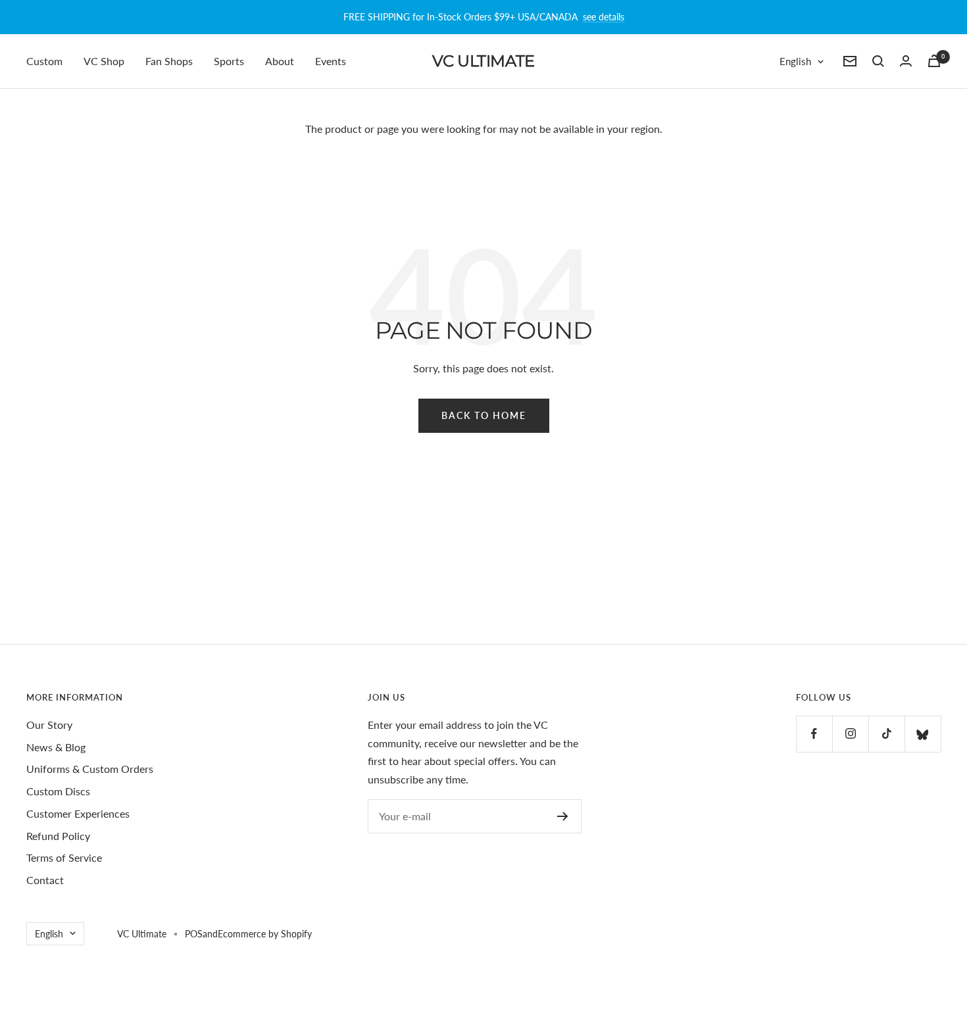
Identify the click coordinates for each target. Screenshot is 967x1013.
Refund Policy (58, 835)
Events (330, 61)
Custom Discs (58, 791)
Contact (45, 880)
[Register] (562, 816)
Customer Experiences (78, 813)
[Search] (878, 61)
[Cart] (934, 61)
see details (603, 16)
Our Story (49, 724)
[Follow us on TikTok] (886, 734)
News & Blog (56, 747)
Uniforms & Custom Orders (89, 768)
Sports (229, 61)
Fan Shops (169, 61)
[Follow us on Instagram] (850, 734)
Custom (44, 61)
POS (194, 933)
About (279, 61)
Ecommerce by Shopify (265, 933)
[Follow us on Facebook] (814, 734)
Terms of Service (64, 857)
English (795, 61)
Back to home (483, 415)
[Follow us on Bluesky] (923, 734)
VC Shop (104, 61)
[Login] (906, 60)
